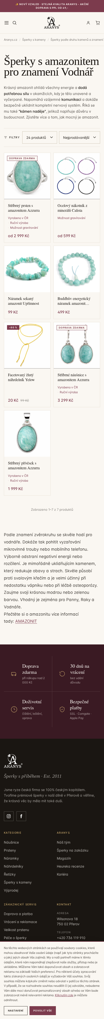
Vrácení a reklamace (20, 922)
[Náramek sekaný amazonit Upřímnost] (27, 269)
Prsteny (10, 850)
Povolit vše (42, 1010)
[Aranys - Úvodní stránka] (52, 23)
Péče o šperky (15, 938)
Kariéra (62, 874)
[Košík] (97, 22)
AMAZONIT (26, 621)
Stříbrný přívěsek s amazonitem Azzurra (24, 465)
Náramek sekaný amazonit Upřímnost (23, 301)
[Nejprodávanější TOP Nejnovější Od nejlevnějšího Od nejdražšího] (79, 137)
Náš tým (63, 842)
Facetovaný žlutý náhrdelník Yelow (21, 377)
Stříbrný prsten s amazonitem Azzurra (24, 208)
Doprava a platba (18, 914)
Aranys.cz (10, 39)
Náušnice (11, 842)
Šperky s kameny (34, 39)
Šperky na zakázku (72, 850)
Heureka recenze (70, 866)
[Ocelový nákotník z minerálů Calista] (77, 176)
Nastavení (15, 1010)
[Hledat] (14, 22)
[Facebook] (21, 816)
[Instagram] (9, 816)
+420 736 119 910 (71, 938)
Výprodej (11, 890)
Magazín (64, 858)
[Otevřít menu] (6, 22)
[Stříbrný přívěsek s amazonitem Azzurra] (27, 433)
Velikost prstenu (16, 930)
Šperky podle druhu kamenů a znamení (77, 39)
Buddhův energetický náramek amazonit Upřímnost (74, 301)
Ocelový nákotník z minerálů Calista (72, 208)
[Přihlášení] (88, 23)
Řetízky (10, 874)
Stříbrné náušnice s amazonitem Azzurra (73, 377)
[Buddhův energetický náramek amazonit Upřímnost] (77, 269)
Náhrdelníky (13, 866)
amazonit (90, 117)
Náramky (11, 858)
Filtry (14, 137)
